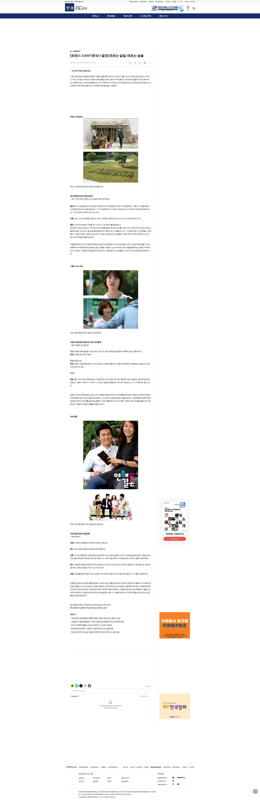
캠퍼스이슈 (163, 16)
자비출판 (174, 1)
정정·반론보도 (176, 767)
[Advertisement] (130, 34)
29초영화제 (124, 781)
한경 (133, 1)
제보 (180, 1)
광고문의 (139, 767)
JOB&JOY (76, 51)
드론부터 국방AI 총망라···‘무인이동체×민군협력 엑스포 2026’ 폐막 (97, 621)
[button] (188, 8)
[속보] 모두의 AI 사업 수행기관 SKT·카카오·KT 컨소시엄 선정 (95, 632)
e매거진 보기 (174, 539)
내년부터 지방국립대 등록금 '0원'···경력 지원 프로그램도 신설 (95, 618)
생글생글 (95, 781)
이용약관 (146, 767)
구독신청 (186, 1)
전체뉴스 (95, 16)
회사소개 (125, 767)
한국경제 (81, 778)
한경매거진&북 (69, 1)
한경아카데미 (125, 778)
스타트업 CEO (145, 16)
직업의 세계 (127, 16)
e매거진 (193, 1)
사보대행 (167, 1)
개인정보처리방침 (155, 767)
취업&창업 (111, 16)
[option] (167, 8)
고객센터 (184, 767)
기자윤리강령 (166, 767)
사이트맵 (191, 767)
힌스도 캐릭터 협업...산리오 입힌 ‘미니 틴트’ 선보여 (91, 625)
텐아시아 (81, 781)
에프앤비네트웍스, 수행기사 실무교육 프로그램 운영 (92, 628)
